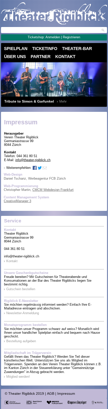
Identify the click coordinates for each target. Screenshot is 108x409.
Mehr (63, 101)
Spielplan (15, 48)
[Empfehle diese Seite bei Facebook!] (35, 168)
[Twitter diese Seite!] (40, 168)
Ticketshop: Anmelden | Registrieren (54, 37)
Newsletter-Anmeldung (22, 313)
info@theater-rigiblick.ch (32, 160)
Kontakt (65, 56)
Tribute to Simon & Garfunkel (29, 101)
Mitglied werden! (18, 376)
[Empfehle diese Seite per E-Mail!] (45, 168)
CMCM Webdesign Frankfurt (53, 190)
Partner (40, 56)
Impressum (66, 393)
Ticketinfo (44, 48)
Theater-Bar (77, 48)
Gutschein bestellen (20, 289)
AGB (50, 393)
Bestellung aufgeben (21, 341)
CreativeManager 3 (17, 201)
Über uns (15, 56)
